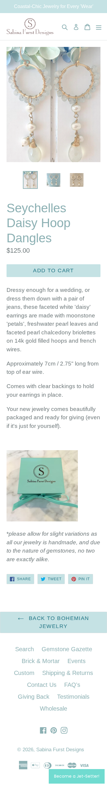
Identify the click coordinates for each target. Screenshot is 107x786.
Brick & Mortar (41, 661)
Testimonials (73, 696)
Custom (24, 673)
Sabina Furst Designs (60, 749)
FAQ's (72, 684)
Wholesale (53, 708)
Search (24, 649)
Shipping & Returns (67, 673)
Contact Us (41, 684)
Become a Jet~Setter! (76, 776)
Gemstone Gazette (67, 649)
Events (76, 661)
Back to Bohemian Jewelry (58, 622)
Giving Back (33, 696)
